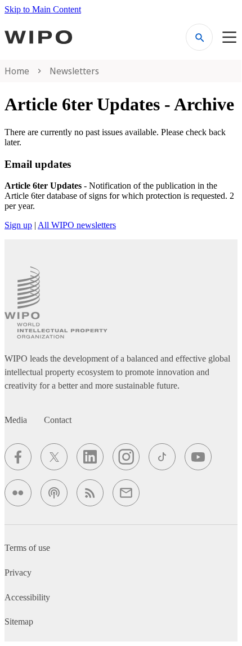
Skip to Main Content (43, 9)
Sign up (18, 225)
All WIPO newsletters (77, 225)
